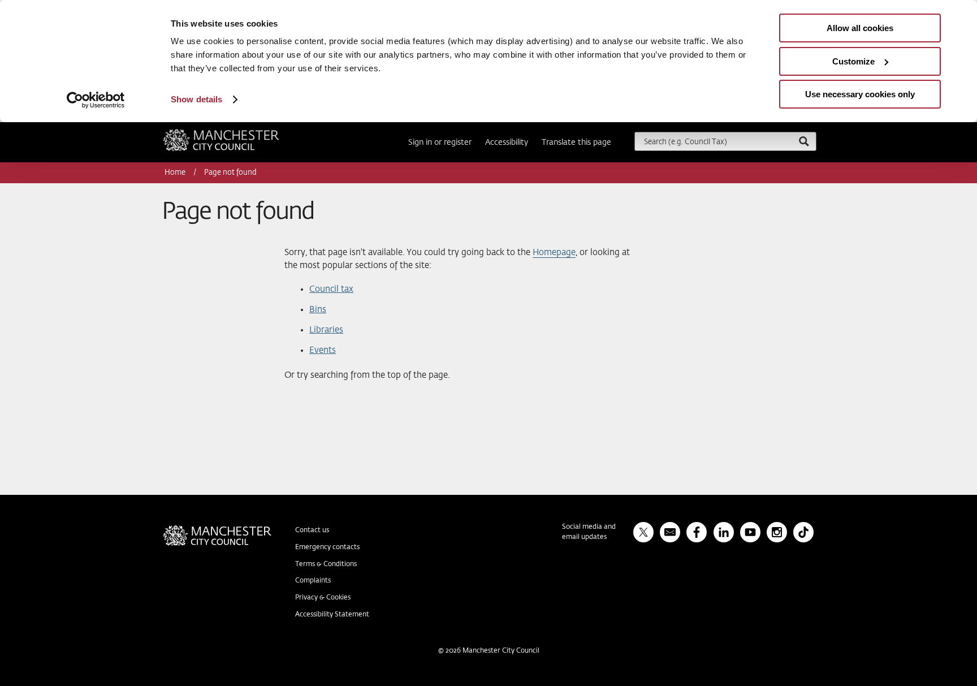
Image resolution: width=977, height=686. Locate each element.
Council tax (331, 289)
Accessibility (506, 142)
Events (322, 350)
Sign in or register (440, 142)
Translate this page (576, 142)
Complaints (313, 580)
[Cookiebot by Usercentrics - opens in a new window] (95, 100)
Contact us (312, 530)
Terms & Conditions (326, 564)
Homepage (554, 252)
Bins (317, 309)
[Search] (803, 141)
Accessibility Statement (332, 614)
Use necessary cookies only (860, 94)
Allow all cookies (860, 28)
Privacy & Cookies (323, 597)
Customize (853, 61)
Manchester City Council (236, 133)
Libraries (326, 330)
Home (176, 172)
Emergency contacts (327, 547)
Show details (196, 99)
